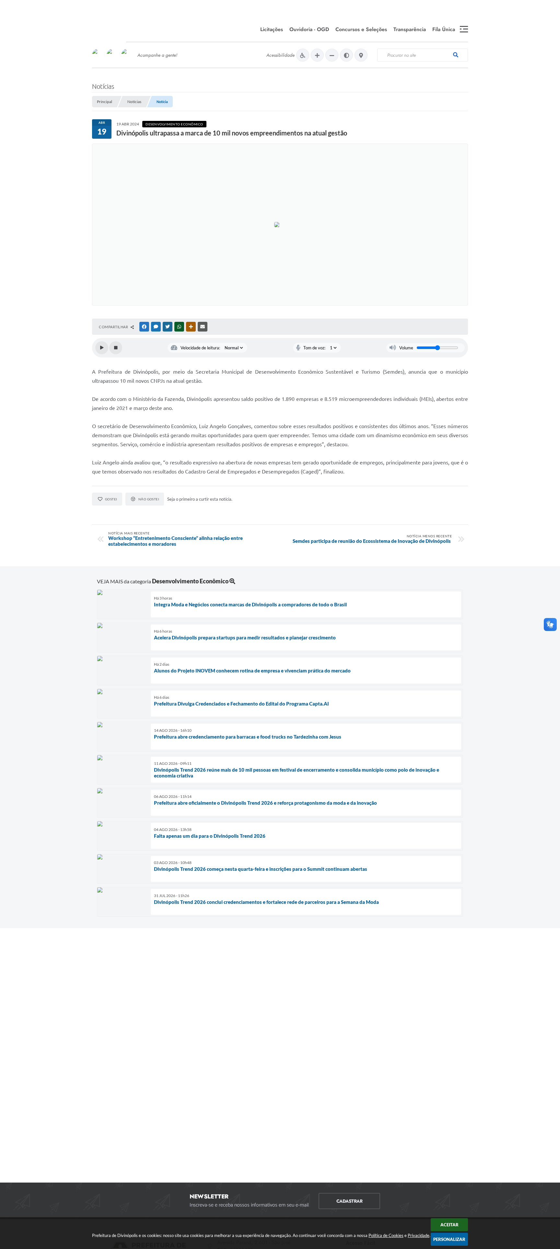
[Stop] (115, 347)
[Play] (101, 347)
